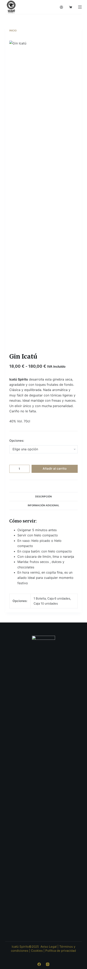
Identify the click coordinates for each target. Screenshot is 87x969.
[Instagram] (47, 964)
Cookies (37, 951)
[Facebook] (39, 964)
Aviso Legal (48, 946)
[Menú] (80, 7)
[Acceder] (61, 7)
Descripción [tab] (43, 496)
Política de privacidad (60, 951)
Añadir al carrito (55, 468)
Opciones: (16, 440)
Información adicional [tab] (43, 505)
